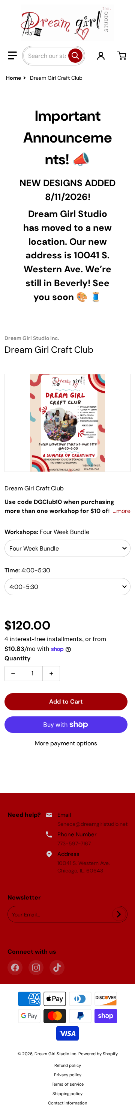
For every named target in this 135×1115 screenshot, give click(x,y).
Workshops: (46, 532)
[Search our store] (75, 56)
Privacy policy (67, 1074)
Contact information (67, 1103)
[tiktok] (57, 967)
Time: (27, 570)
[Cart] (122, 56)
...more (121, 511)
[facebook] (15, 967)
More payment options (66, 743)
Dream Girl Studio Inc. (55, 1053)
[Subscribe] (119, 914)
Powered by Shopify (98, 1053)
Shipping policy (67, 1093)
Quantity (17, 658)
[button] (12, 55)
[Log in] (101, 56)
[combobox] (53, 55)
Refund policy (67, 1065)
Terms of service (68, 1084)
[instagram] (36, 967)
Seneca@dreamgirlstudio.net (92, 824)
